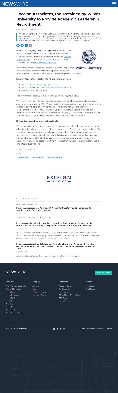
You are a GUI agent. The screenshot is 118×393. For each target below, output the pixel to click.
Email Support (91, 289)
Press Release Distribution (16, 286)
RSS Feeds (63, 298)
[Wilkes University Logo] (89, 59)
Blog (34, 289)
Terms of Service (88, 329)
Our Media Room (39, 295)
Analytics (9, 304)
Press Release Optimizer (15, 313)
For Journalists (64, 289)
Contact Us (90, 286)
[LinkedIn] (60, 329)
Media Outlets (64, 301)
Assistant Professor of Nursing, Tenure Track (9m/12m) (46, 87)
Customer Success (13, 310)
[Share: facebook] (18, 45)
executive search (23, 157)
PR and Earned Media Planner (70, 295)
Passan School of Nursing (45, 63)
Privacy (100, 329)
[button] (114, 3)
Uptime (109, 329)
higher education (38, 157)
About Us (36, 286)
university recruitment (54, 157)
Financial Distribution (14, 289)
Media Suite (10, 292)
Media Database (12, 295)
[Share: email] (30, 45)
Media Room (11, 307)
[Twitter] (57, 329)
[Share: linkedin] (26, 45)
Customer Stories (39, 292)
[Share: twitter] (22, 45)
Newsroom (63, 292)
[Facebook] (54, 329)
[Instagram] (64, 329)
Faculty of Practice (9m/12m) (34, 90)
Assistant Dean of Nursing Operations (39, 84)
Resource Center (65, 286)
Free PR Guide (103, 273)
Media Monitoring (12, 301)
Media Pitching (12, 298)
